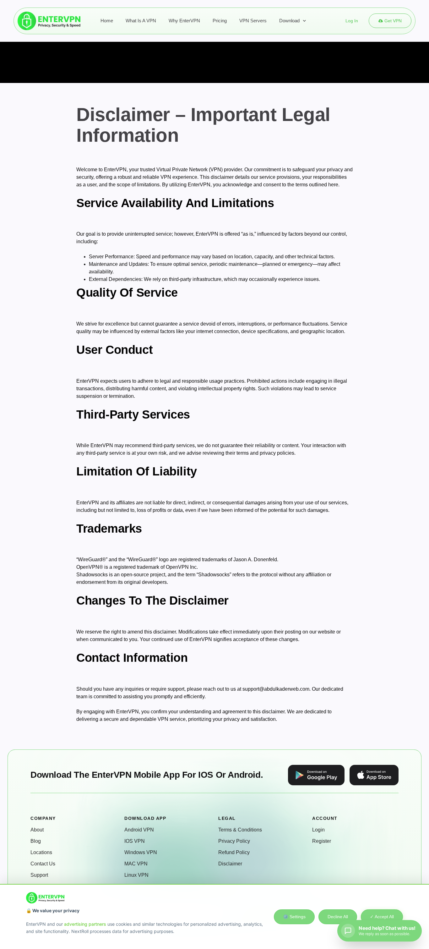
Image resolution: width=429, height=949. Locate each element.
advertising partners (85, 924)
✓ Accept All (382, 916)
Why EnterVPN (184, 20)
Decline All (338, 916)
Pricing (220, 20)
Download (289, 20)
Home (106, 20)
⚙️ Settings (294, 916)
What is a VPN (141, 20)
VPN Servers (253, 20)
